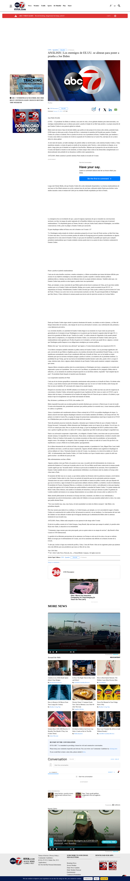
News (30, 5)
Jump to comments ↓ (54, 562)
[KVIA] (20, 5)
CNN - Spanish (65, 557)
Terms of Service (43, 855)
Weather (36, 5)
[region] (84, 782)
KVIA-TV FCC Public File (46, 860)
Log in (112, 759)
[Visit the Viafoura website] (116, 805)
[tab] (53, 772)
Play (64, 5)
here (84, 752)
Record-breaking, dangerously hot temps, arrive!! (49, 16)
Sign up (117, 759)
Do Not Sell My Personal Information (49, 865)
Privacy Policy (54, 855)
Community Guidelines (45, 858)
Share (70, 5)
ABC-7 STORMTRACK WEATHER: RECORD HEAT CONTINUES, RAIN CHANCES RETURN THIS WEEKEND (27, 100)
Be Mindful (57, 5)
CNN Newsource (54, 108)
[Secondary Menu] (12, 5)
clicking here (113, 749)
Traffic (43, 5)
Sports (49, 5)
